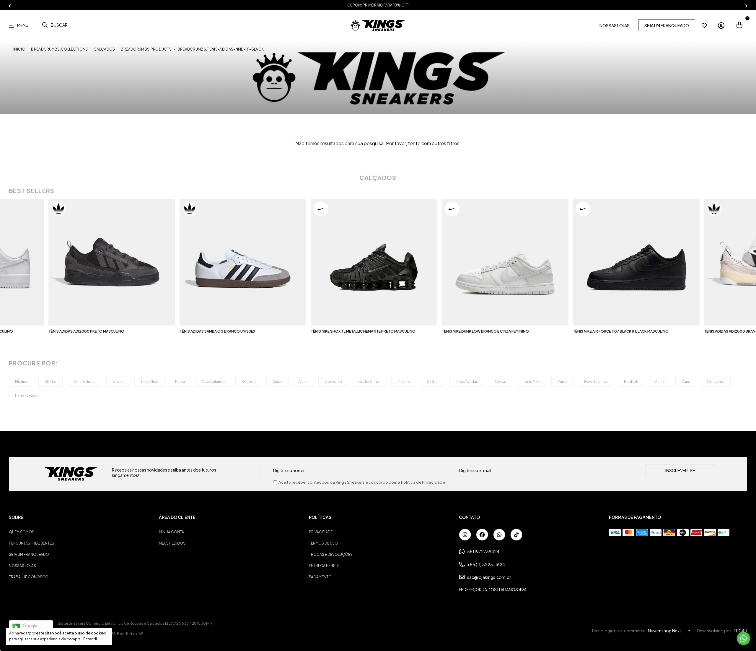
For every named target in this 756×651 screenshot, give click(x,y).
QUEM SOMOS (21, 532)
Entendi (90, 639)
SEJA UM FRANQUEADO (666, 25)
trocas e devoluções (331, 554)
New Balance (213, 381)
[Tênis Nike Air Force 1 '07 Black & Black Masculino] (595, 262)
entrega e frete (324, 565)
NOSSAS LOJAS (614, 25)
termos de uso (323, 543)
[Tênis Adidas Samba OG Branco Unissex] (201, 262)
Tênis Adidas (84, 381)
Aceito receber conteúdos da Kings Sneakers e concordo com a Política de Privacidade (361, 482)
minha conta (171, 532)
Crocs (118, 381)
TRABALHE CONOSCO (28, 577)
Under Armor (370, 381)
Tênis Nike (149, 381)
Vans (303, 381)
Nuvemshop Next (664, 630)
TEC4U (740, 630)
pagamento (320, 577)
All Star (50, 381)
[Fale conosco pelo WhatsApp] (743, 638)
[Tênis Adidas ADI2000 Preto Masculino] (70, 262)
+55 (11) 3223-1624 (486, 564)
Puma (180, 381)
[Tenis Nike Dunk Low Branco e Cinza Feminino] (463, 262)
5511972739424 (483, 551)
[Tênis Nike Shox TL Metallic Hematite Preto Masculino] (332, 262)
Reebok (249, 381)
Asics (277, 381)
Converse (333, 381)
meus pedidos (172, 543)
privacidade (321, 532)
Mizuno (21, 381)
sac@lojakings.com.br (489, 577)
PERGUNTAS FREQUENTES (31, 543)
